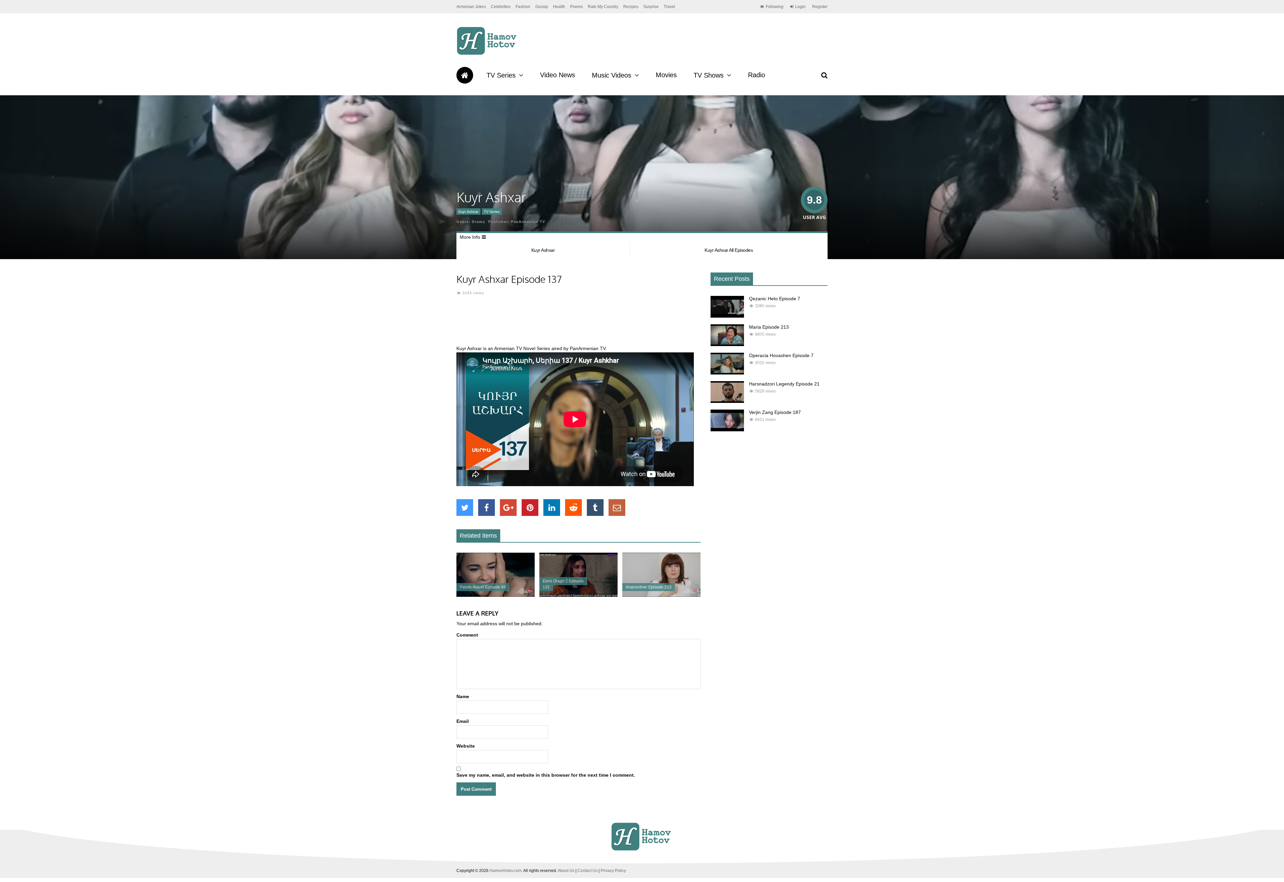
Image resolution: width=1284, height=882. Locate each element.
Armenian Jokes (471, 6)
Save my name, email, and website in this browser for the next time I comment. (545, 775)
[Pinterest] (530, 507)
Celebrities (501, 6)
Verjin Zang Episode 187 (775, 412)
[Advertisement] (578, 324)
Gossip (541, 6)
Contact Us (587, 870)
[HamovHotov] (487, 53)
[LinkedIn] (551, 507)
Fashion (523, 6)
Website (465, 746)
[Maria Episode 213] (727, 344)
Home (464, 75)
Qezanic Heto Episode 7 (774, 298)
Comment (467, 635)
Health (559, 6)
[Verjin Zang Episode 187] (727, 429)
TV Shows (708, 75)
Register (820, 7)
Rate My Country (603, 6)
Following (774, 7)
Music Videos (611, 75)
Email (462, 721)
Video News (557, 75)
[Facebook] (486, 507)
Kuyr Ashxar (468, 212)
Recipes (630, 6)
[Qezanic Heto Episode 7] (727, 316)
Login (800, 7)
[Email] (617, 507)
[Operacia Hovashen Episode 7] (727, 372)
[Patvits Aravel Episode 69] (495, 595)
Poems (576, 6)
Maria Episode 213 (769, 327)
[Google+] (508, 507)
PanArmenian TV (528, 222)
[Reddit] (573, 507)
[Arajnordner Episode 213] (661, 595)
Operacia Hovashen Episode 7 (781, 355)
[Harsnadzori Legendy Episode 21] (727, 401)
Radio (756, 75)
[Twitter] (464, 507)
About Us (566, 870)
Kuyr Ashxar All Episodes (729, 250)
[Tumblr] (595, 507)
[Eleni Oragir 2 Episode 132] (578, 595)
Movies (666, 75)
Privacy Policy (613, 870)
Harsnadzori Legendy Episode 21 (784, 384)
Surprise (651, 6)
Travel (669, 6)
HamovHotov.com (506, 870)
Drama (478, 222)
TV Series (501, 75)
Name (462, 696)
